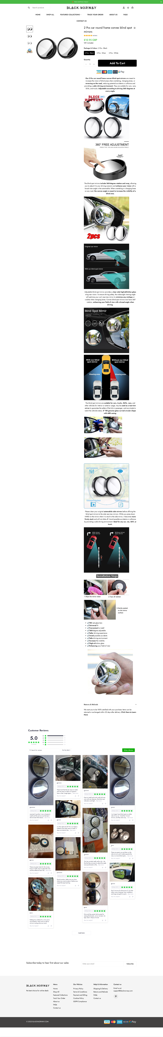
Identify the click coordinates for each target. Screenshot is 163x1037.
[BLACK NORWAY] (81, 8)
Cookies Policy (78, 998)
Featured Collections (70, 14)
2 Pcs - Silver (101, 53)
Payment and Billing (80, 995)
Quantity (87, 59)
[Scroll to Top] (159, 1027)
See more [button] (47, 817)
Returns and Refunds (100, 992)
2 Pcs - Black (89, 53)
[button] (132, 7)
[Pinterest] (116, 996)
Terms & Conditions (80, 992)
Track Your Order (95, 14)
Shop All (50, 14)
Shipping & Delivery (100, 988)
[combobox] (66, 750)
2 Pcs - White (113, 53)
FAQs (125, 14)
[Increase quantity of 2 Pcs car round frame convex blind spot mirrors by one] (94, 64)
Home (37, 14)
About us (113, 14)
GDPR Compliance (80, 1001)
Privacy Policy (78, 988)
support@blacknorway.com (123, 991)
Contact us (81, 21)
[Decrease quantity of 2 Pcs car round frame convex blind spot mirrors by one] (86, 64)
